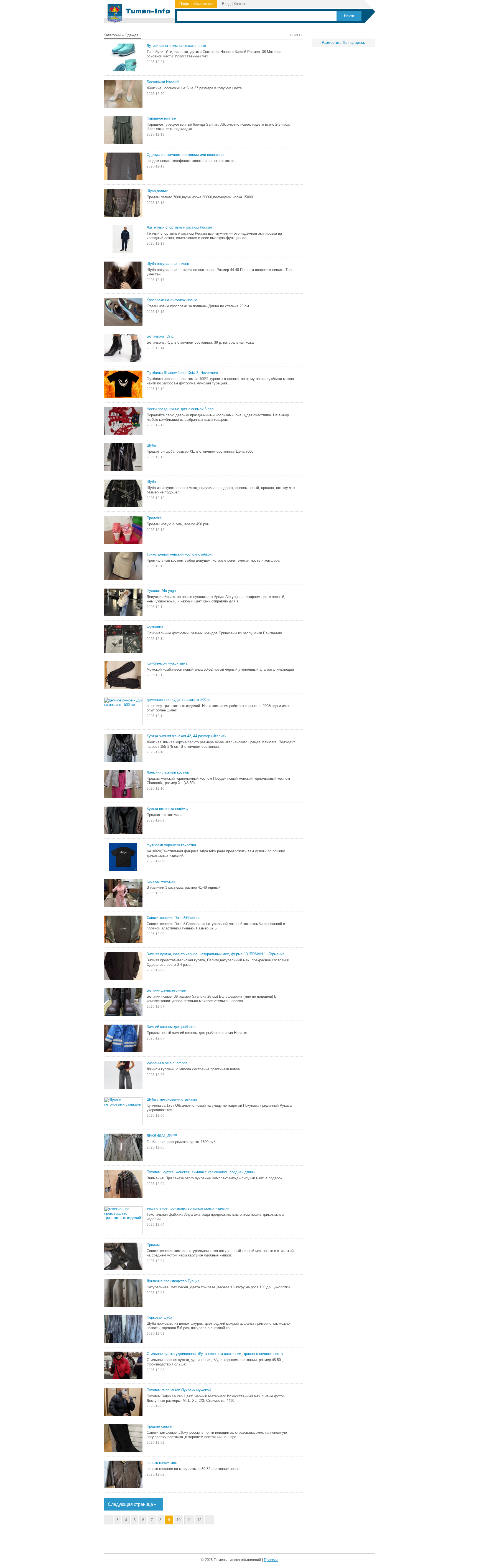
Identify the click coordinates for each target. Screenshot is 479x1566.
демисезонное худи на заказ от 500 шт (179, 700)
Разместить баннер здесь (343, 42)
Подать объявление (196, 4)
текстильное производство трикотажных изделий (188, 1208)
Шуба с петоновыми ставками (172, 1099)
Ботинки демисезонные (166, 990)
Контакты (241, 4)
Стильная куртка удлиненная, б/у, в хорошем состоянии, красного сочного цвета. (215, 1354)
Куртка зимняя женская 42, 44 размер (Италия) (186, 736)
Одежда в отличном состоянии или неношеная (186, 155)
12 (199, 1520)
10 (178, 1520)
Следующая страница (130, 1504)
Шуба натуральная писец (168, 264)
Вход (226, 4)
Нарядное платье (161, 118)
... (108, 1520)
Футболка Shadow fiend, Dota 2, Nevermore (182, 373)
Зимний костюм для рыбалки (171, 1027)
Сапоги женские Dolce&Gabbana (173, 918)
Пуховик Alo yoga (161, 591)
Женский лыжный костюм (168, 772)
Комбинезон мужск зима (167, 663)
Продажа (154, 518)
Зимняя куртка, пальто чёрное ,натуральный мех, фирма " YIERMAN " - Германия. (216, 954)
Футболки (155, 627)
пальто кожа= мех (162, 1463)
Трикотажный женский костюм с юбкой (179, 554)
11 (189, 1520)
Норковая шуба (159, 1317)
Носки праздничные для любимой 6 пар (180, 409)
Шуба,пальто (157, 191)
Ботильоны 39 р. (160, 336)
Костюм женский (161, 881)
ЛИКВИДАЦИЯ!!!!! (162, 1136)
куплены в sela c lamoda (167, 1063)
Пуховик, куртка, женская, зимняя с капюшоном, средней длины (201, 1172)
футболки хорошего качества (171, 845)
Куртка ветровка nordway (167, 809)
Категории (112, 35)
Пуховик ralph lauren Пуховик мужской (179, 1390)
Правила (271, 1560)
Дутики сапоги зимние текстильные (176, 46)
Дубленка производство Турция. (173, 1281)
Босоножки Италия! (163, 82)
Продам (153, 1245)
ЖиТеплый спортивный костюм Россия (179, 227)
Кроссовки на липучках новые (172, 300)
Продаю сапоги (159, 1426)
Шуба (151, 445)
